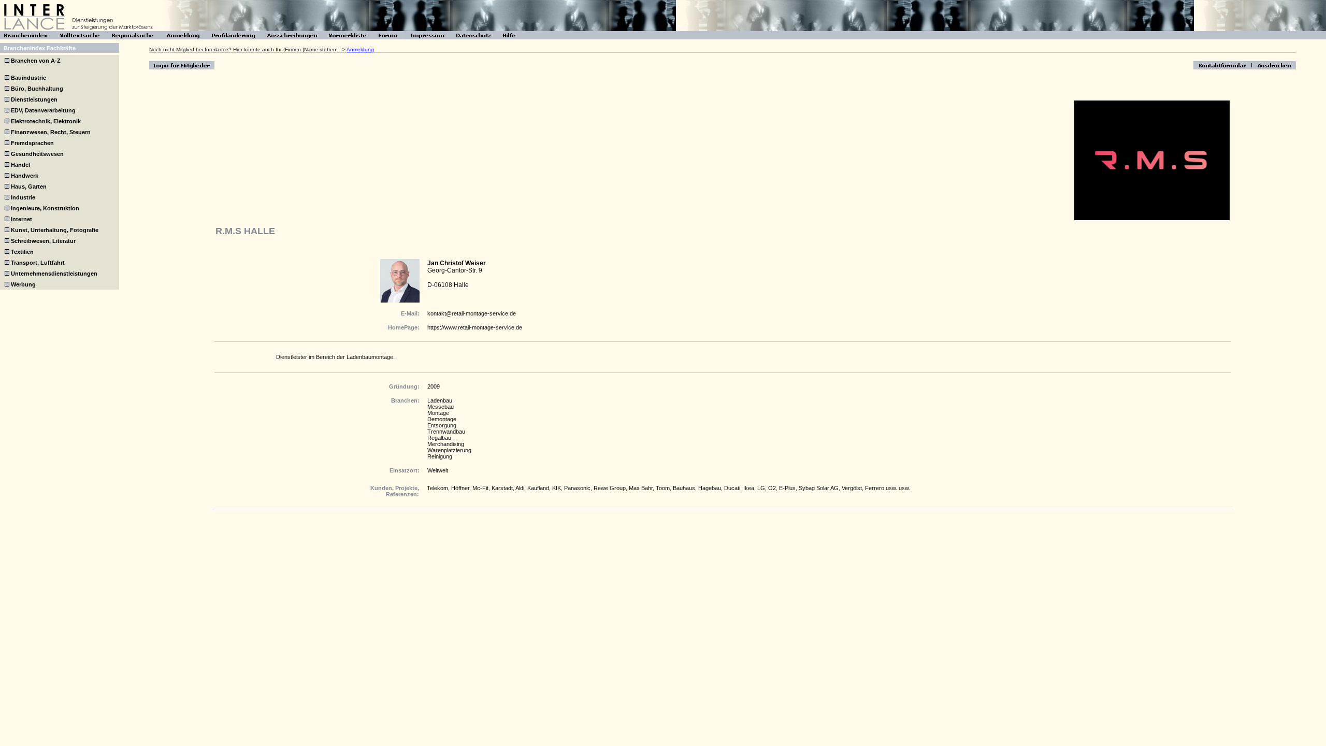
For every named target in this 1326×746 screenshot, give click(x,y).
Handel (20, 165)
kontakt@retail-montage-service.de (471, 313)
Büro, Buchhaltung (37, 88)
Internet (21, 219)
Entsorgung (441, 425)
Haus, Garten (29, 186)
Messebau (440, 407)
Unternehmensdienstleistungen (54, 273)
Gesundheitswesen (37, 154)
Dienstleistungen (34, 99)
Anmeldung (360, 49)
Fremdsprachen (32, 143)
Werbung (23, 284)
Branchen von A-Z (35, 61)
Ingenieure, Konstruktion (45, 208)
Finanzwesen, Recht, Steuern (51, 132)
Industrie (23, 197)
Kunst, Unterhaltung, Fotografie (54, 230)
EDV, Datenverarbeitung (43, 110)
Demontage (441, 419)
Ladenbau (439, 400)
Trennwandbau (446, 431)
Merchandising (445, 444)
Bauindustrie (28, 78)
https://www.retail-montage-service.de (474, 327)
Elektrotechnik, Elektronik (46, 121)
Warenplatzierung (449, 450)
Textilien (22, 252)
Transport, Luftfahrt (38, 263)
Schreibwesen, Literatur (43, 241)
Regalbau (439, 438)
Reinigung (439, 456)
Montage (438, 413)
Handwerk (24, 176)
